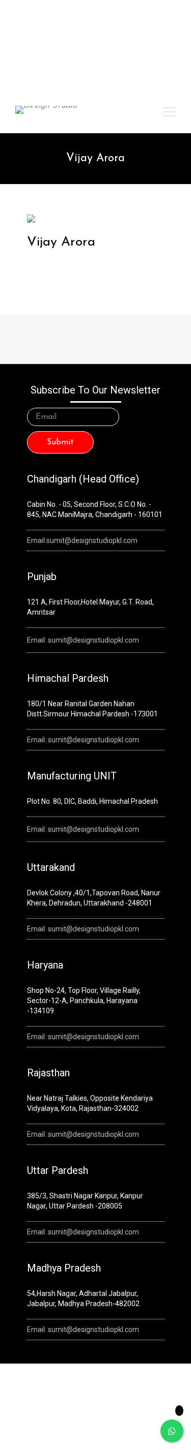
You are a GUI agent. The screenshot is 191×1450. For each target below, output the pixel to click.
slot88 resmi (71, 48)
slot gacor (167, 35)
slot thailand (32, 48)
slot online (73, 35)
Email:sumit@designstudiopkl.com (82, 540)
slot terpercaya (33, 35)
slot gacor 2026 (160, 21)
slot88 (141, 35)
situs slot (104, 48)
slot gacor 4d (110, 35)
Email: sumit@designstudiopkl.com (83, 640)
